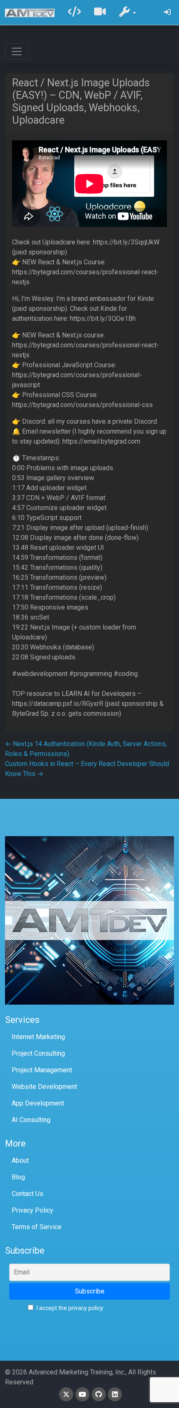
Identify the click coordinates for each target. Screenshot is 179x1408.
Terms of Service (37, 1227)
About (20, 1160)
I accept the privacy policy (69, 1308)
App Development (38, 1103)
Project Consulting (38, 1053)
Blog (18, 1177)
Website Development (44, 1087)
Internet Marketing (38, 1037)
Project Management (42, 1070)
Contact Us (27, 1194)
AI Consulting (31, 1120)
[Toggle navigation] (16, 51)
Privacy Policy (32, 1210)
